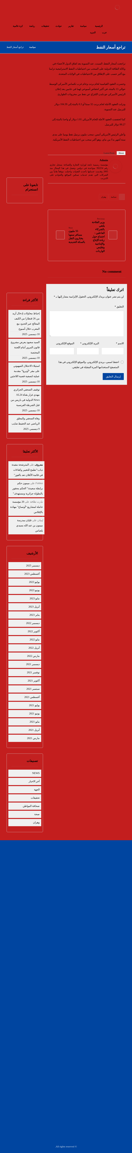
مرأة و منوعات (52, 875)
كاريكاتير (86, 869)
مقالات (56, 880)
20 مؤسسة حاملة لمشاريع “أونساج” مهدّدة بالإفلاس (26, 506)
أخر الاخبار (34, 781)
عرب (56, 864)
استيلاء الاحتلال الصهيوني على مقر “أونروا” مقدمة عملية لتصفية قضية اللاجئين (25, 371)
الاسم (120, 343)
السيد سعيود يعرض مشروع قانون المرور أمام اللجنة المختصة (27, 95)
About (121, 153)
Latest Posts (109, 153)
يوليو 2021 (34, 705)
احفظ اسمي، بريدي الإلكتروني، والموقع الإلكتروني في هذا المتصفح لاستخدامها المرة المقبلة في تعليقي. (88, 365)
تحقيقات (35, 797)
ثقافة (87, 875)
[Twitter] (52, 161)
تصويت (18, 277)
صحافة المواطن (31, 806)
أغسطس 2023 (32, 573)
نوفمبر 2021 (33, 672)
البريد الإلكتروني (89, 343)
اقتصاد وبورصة (83, 864)
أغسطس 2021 (32, 697)
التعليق (119, 306)
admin (103, 160)
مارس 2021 (33, 738)
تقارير (56, 854)
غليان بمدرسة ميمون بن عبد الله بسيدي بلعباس (29, 525)
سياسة (113, 197)
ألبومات (86, 880)
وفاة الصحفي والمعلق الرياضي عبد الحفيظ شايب (26, 142)
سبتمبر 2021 (33, 688)
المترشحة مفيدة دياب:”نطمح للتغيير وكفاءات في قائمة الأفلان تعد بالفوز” (27, 469)
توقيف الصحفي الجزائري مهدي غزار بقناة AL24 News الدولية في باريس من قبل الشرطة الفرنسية (25, 397)
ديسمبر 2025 (33, 565)
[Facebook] (56, 161)
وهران (103, 197)
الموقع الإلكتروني (65, 343)
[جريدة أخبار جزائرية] (117, 7)
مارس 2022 (33, 656)
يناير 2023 (34, 614)
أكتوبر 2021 (34, 680)
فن (57, 869)
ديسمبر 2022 (33, 623)
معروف (39, 464)
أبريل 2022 (34, 647)
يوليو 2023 (34, 582)
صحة (37, 814)
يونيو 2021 (34, 713)
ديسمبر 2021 (33, 664)
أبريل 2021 (34, 730)
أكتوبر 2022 (34, 631)
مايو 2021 (35, 721)
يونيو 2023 (34, 590)
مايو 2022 (35, 639)
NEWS (36, 773)
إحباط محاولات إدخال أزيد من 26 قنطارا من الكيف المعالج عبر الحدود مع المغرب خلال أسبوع (26, 321)
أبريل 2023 (34, 606)
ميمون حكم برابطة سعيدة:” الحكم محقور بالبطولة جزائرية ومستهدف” (27, 488)
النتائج (31, 277)
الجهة (37, 789)
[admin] (115, 166)
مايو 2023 (35, 598)
